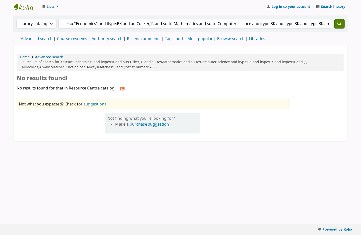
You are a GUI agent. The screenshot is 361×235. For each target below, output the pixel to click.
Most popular (200, 39)
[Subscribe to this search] (122, 88)
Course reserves (72, 39)
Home (24, 57)
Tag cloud (174, 39)
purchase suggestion (149, 124)
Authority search (107, 39)
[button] (49, 7)
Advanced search (37, 39)
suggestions (94, 104)
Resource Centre (26, 7)
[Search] (339, 24)
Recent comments (144, 39)
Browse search (231, 39)
